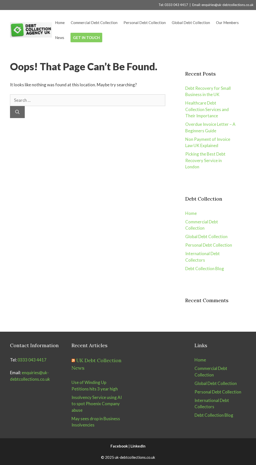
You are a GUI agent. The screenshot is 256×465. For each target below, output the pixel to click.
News (59, 37)
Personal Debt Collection (145, 22)
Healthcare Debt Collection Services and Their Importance (207, 109)
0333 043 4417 (32, 359)
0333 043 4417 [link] (176, 5)
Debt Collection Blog (204, 268)
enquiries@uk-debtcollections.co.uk (228, 5)
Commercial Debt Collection (94, 22)
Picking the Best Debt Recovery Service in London (205, 160)
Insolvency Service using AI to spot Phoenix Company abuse (97, 404)
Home (60, 22)
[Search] (17, 112)
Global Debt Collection (191, 22)
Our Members (227, 22)
